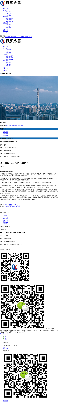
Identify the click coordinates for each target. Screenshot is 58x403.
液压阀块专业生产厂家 (18, 37)
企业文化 (8, 13)
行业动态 (8, 26)
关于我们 (5, 10)
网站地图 (2, 333)
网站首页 (5, 8)
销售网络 (8, 15)
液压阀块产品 (9, 19)
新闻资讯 (5, 23)
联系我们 (5, 32)
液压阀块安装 (9, 21)
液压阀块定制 (28, 37)
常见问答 (8, 27)
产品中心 (5, 16)
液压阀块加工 (8, 37)
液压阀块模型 (9, 18)
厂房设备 (5, 31)
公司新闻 (8, 24)
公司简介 (8, 12)
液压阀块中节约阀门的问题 (12, 206)
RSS (7, 333)
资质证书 (5, 29)
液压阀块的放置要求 (10, 204)
